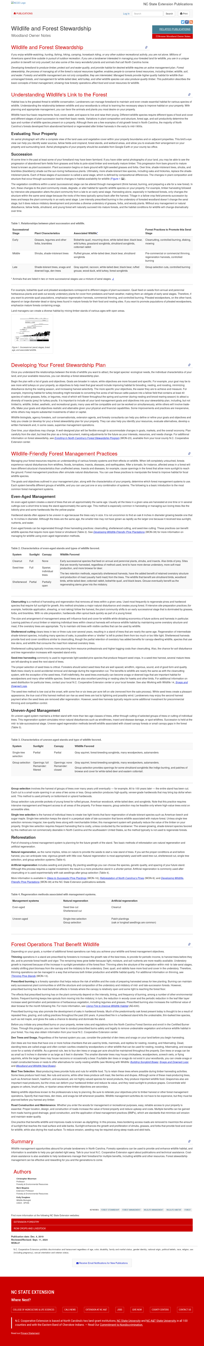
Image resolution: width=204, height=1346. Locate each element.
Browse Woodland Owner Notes (174, 36)
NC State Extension (32, 1292)
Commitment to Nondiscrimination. (121, 1324)
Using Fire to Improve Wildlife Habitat (107, 1006)
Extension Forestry (26, 1221)
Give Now (137, 1309)
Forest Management (131, 1210)
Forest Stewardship (110, 1210)
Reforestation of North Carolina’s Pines (122, 878)
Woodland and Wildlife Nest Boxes (35, 1066)
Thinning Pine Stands (23, 976)
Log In (126, 13)
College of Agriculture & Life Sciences (33, 1309)
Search (169, 13)
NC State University (129, 1320)
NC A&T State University (161, 1320)
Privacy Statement (30, 1333)
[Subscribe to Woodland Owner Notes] (191, 22)
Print (185, 13)
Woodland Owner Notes (31, 35)
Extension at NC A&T (96, 1309)
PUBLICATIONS (24, 13)
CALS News (70, 1309)
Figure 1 (115, 178)
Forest (188, 1210)
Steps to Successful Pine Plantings (67, 878)
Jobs (119, 1309)
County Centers (160, 1309)
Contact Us (185, 1309)
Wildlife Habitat (174, 1210)
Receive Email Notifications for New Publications (103, 1263)
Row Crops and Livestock (30, 1228)
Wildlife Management (153, 1210)
